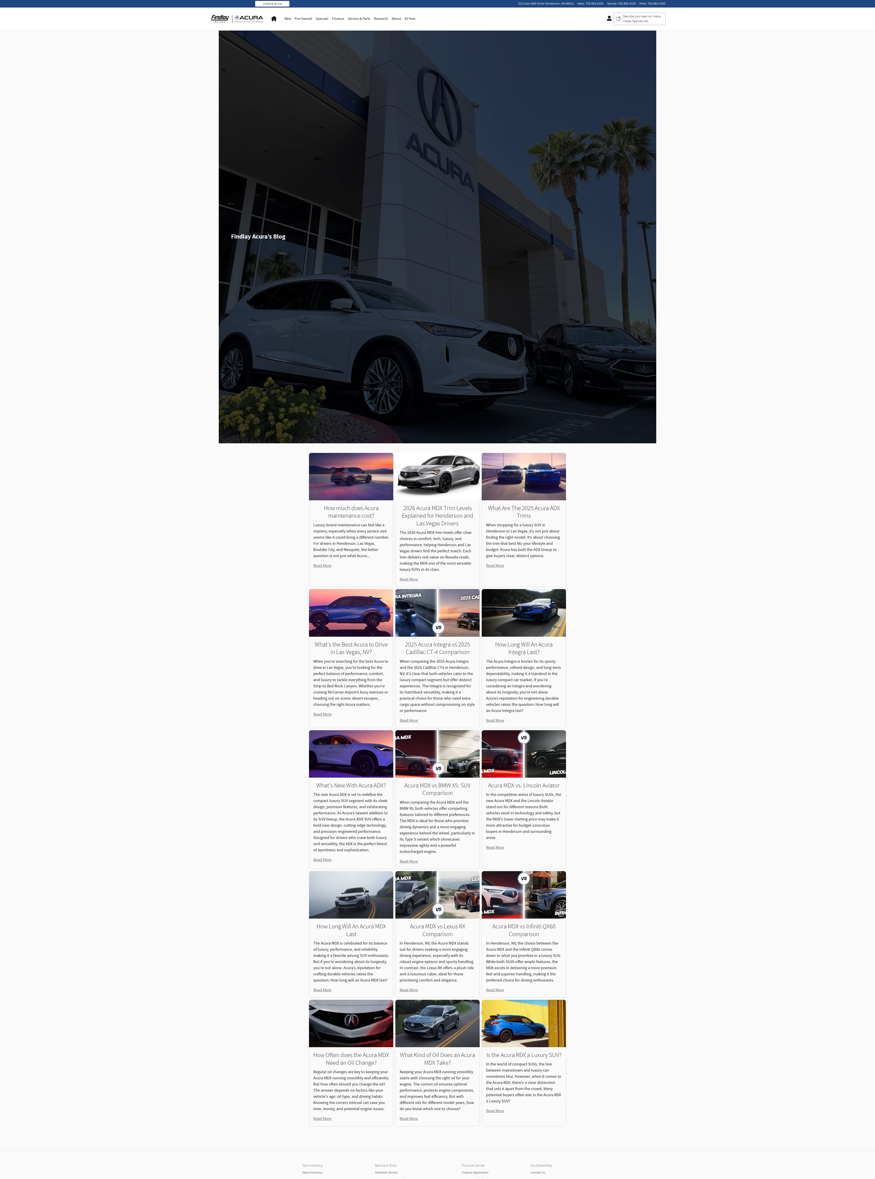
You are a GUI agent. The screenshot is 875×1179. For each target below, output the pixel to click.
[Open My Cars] (608, 19)
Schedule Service (272, 3)
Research (381, 18)
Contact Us (537, 1173)
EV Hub (410, 18)
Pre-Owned (303, 18)
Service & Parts (359, 18)
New (287, 18)
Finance (338, 18)
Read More (322, 566)
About (396, 18)
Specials (322, 18)
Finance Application (475, 1173)
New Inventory (313, 1173)
